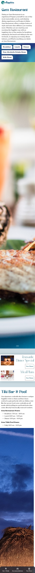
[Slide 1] (17, 346)
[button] (2, 205)
